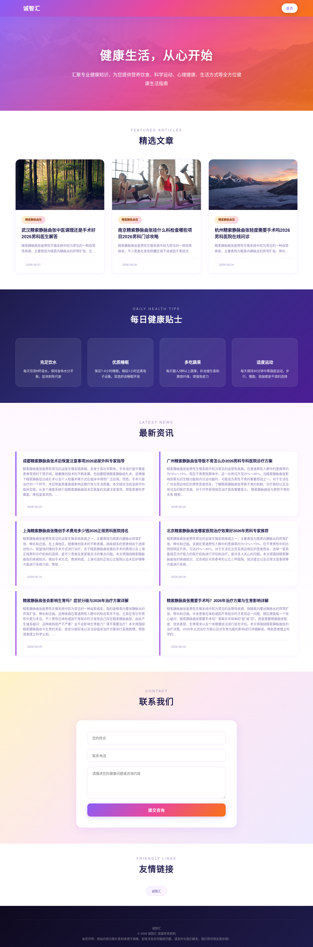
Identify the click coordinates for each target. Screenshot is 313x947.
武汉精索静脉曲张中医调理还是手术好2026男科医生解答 (59, 233)
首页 (289, 8)
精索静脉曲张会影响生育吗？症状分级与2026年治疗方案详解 (76, 600)
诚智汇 (31, 8)
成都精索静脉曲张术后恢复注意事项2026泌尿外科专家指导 (74, 461)
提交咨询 (156, 810)
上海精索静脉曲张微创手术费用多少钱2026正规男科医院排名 (76, 530)
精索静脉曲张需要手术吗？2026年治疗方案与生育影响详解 (218, 600)
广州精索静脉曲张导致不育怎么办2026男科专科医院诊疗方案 (219, 461)
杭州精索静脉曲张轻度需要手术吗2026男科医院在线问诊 (252, 233)
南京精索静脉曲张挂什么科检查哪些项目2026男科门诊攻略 (155, 233)
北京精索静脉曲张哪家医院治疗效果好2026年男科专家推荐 (218, 530)
